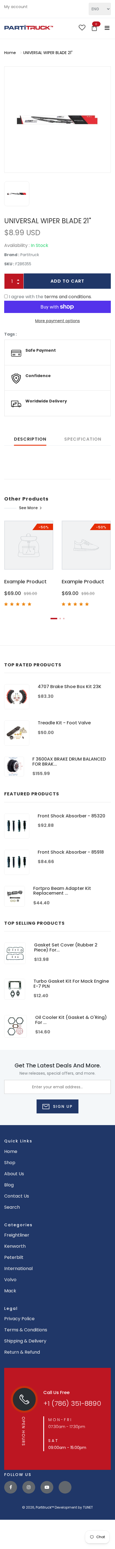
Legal (11, 1308)
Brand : (11, 255)
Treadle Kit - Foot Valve (64, 723)
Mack (10, 1291)
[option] (57, 120)
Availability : (17, 245)
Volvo (10, 1279)
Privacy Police (19, 1318)
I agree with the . (50, 296)
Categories (18, 1225)
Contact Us (16, 1196)
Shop (9, 1162)
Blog (9, 1185)
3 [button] (63, 618)
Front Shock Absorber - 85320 (71, 816)
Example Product (25, 581)
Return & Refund (22, 1352)
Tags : (10, 334)
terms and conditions (67, 296)
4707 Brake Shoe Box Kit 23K (69, 686)
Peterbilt (13, 1257)
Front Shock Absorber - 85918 (71, 852)
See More (28, 508)
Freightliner (16, 1235)
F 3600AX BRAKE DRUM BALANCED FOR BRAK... (69, 761)
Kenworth (15, 1246)
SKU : (9, 264)
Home (10, 52)
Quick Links (18, 1141)
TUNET (88, 1507)
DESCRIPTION (30, 439)
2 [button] (60, 618)
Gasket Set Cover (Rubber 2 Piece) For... (65, 947)
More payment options (57, 321)
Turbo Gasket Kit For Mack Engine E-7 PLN (71, 983)
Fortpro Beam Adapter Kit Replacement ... (62, 891)
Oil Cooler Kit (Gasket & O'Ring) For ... (71, 1020)
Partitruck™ (45, 1507)
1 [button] (54, 618)
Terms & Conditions (25, 1330)
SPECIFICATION (82, 439)
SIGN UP (62, 1106)
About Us (14, 1174)
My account (16, 6)
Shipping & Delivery (25, 1341)
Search (12, 1207)
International (18, 1268)
